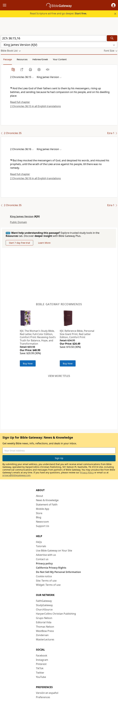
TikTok (39, 668)
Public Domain (18, 222)
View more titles (59, 376)
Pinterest (41, 664)
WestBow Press (45, 631)
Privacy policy (44, 563)
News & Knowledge (47, 500)
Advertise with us (46, 555)
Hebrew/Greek (40, 59)
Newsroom (42, 521)
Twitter (40, 672)
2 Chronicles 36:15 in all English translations (35, 106)
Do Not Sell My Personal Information (58, 572)
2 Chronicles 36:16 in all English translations (35, 178)
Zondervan (42, 635)
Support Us (42, 526)
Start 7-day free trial (19, 242)
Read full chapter (20, 102)
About (39, 496)
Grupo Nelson (44, 618)
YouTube (41, 677)
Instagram (42, 660)
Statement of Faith (46, 504)
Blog (38, 517)
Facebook (41, 655)
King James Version (21, 216)
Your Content (60, 59)
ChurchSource (44, 609)
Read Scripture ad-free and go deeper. (58, 13)
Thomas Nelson (45, 626)
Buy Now (28, 363)
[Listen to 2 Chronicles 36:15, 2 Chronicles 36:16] (47, 69)
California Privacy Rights (51, 567)
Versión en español (47, 693)
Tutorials (41, 546)
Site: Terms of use (46, 580)
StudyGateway (44, 605)
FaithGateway (44, 601)
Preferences (43, 697)
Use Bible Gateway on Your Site (54, 550)
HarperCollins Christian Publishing (56, 613)
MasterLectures (45, 639)
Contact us (42, 559)
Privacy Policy (87, 472)
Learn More (44, 242)
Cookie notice (44, 576)
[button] (113, 5)
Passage (7, 59)
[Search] (112, 38)
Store (39, 513)
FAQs (39, 542)
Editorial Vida (43, 622)
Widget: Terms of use (48, 584)
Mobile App (42, 509)
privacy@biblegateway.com (16, 475)
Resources (22, 59)
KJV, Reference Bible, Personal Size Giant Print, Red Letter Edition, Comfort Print (77, 334)
